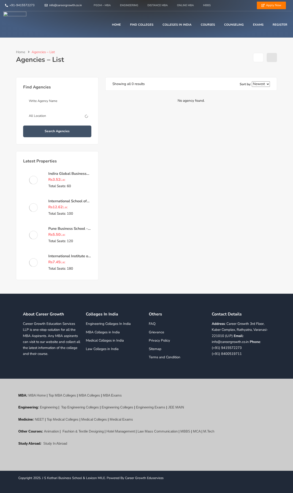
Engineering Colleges (117, 407)
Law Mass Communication (158, 431)
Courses (208, 25)
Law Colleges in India (102, 349)
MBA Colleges (89, 395)
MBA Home (37, 395)
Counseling (234, 25)
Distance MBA (157, 5)
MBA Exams (112, 395)
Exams (258, 25)
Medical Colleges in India (105, 340)
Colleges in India (177, 25)
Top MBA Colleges (62, 395)
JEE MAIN (176, 407)
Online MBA (185, 5)
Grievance (156, 332)
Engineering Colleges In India (108, 323)
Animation (51, 431)
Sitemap (155, 349)
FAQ (152, 323)
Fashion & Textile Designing (83, 431)
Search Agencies (57, 131)
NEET (39, 419)
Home (116, 25)
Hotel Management (120, 431)
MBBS (207, 5)
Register (280, 25)
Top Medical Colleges (63, 419)
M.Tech (208, 431)
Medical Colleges (94, 419)
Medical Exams (121, 419)
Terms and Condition (164, 357)
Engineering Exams (150, 407)
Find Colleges (141, 25)
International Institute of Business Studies (69, 259)
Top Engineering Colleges (80, 407)
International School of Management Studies (67, 204)
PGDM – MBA (102, 5)
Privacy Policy (159, 340)
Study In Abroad (55, 443)
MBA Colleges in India (103, 332)
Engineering (129, 5)
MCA (197, 431)
